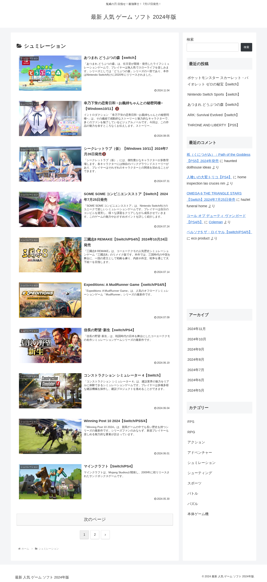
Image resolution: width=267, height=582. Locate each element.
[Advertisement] (219, 275)
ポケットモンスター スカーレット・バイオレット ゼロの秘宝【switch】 (217, 81)
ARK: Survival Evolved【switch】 (213, 115)
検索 (190, 39)
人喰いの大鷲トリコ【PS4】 (209, 177)
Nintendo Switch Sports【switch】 (214, 94)
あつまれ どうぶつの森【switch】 (213, 105)
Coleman (216, 222)
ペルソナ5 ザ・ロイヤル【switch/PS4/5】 (219, 232)
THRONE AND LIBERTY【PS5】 (213, 125)
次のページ (95, 519)
